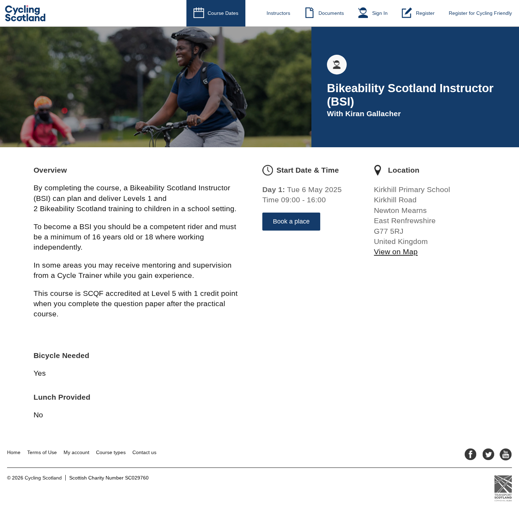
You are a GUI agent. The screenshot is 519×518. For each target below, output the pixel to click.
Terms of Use (42, 452)
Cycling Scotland (43, 478)
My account (76, 452)
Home (13, 452)
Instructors (278, 13)
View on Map (396, 252)
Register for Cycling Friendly (480, 13)
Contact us (144, 452)
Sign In (380, 13)
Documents (331, 13)
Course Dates (223, 13)
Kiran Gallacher (373, 113)
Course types (111, 452)
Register (425, 13)
